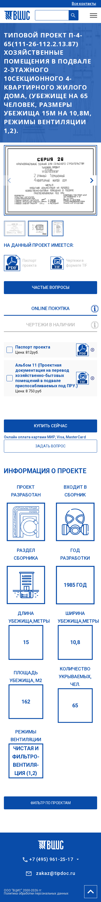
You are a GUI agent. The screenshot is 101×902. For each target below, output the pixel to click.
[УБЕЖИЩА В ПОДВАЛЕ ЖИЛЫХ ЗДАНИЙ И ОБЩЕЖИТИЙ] (26, 585)
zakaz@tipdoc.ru (55, 873)
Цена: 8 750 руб (46, 378)
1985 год (75, 585)
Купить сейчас (50, 425)
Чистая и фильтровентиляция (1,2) (25, 760)
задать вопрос (50, 446)
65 (75, 705)
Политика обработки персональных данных (36, 893)
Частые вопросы (50, 287)
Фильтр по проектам (51, 803)
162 (25, 702)
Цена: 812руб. (32, 349)
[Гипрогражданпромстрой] (26, 522)
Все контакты (84, 4)
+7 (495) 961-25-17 (51, 859)
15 (26, 642)
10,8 (75, 642)
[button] (91, 180)
